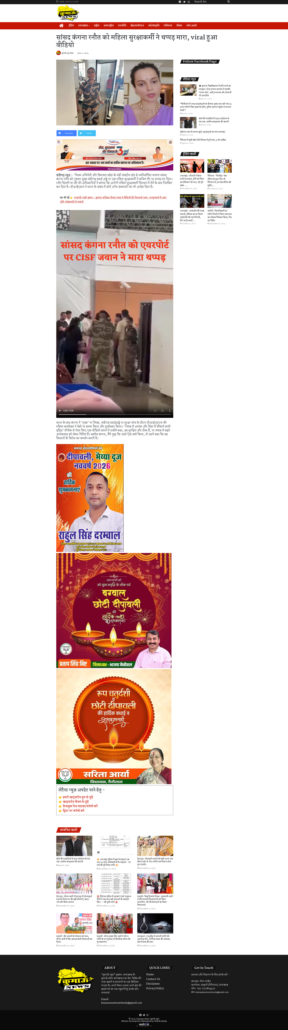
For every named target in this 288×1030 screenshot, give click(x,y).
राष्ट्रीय (96, 26)
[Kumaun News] (68, 13)
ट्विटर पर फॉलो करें (73, 810)
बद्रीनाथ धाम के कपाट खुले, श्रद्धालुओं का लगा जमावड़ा (202, 132)
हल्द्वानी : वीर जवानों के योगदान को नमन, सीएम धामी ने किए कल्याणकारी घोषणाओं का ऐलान (74, 939)
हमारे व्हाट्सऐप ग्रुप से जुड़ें (78, 797)
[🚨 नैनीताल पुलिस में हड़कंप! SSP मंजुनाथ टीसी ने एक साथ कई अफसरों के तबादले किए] (115, 883)
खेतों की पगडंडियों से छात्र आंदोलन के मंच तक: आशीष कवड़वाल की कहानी (73, 860)
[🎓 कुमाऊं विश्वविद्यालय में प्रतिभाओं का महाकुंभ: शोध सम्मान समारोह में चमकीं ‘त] (188, 90)
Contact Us (153, 979)
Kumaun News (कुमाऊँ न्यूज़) (147, 1019)
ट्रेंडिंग (71, 26)
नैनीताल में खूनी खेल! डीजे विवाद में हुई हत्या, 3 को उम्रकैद (203, 140)
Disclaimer (153, 984)
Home (150, 974)
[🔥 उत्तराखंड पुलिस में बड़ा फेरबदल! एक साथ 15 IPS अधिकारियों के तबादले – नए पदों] (115, 846)
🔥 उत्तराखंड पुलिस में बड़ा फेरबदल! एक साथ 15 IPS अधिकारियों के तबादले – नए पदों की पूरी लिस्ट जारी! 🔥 (114, 862)
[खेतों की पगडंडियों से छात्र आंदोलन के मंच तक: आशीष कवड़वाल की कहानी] (74, 846)
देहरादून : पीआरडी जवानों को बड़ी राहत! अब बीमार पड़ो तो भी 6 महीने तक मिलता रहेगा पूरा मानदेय (155, 861)
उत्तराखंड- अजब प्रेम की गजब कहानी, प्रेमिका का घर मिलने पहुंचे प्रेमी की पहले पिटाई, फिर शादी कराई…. (192, 215)
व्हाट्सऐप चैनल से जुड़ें (76, 801)
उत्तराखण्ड (83, 26)
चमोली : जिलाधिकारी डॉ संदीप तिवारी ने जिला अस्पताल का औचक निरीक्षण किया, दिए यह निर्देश (219, 215)
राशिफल (168, 26)
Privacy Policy (155, 988)
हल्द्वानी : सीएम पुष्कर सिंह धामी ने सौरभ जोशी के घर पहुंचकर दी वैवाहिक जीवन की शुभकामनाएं (113, 939)
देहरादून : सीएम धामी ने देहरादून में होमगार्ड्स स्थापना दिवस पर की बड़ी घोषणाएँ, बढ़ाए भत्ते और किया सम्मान (74, 899)
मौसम (179, 26)
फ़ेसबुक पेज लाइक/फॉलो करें (80, 806)
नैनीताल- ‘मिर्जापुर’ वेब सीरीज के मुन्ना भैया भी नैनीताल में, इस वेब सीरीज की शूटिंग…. (219, 180)
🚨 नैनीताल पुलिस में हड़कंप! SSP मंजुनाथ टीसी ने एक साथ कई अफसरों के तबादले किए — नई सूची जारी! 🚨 (114, 899)
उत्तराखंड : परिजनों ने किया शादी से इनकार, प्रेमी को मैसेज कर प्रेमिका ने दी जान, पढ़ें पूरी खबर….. (192, 180)
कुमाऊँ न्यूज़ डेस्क (68, 53)
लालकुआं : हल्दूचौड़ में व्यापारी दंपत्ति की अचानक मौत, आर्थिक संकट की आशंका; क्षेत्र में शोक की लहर (153, 939)
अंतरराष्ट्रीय (109, 26)
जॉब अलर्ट (191, 26)
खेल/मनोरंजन (137, 26)
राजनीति (122, 26)
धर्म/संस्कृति (153, 26)
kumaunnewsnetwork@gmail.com (122, 1003)
